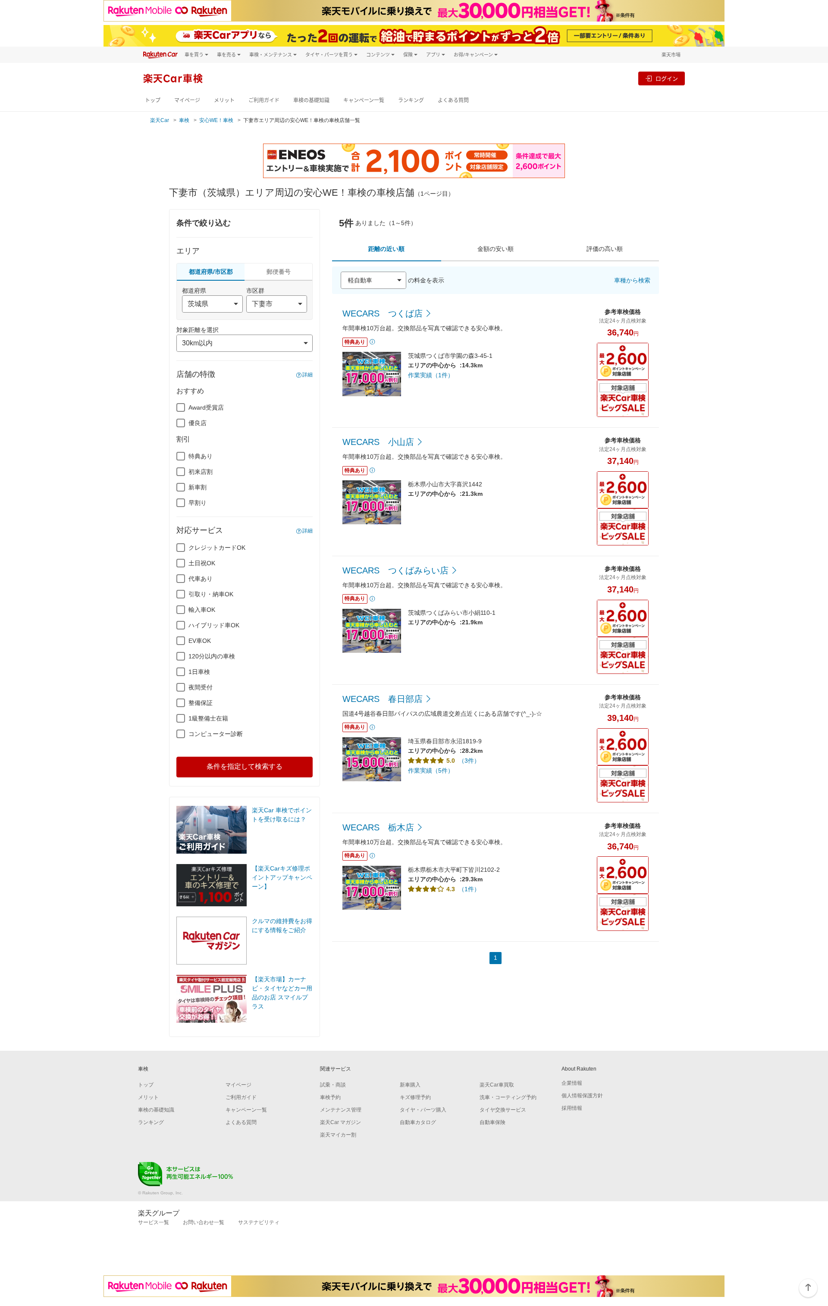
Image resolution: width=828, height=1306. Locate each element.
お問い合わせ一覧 (203, 1222)
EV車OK (199, 640)
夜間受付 (200, 687)
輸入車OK (201, 609)
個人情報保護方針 (582, 1096)
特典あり (200, 456)
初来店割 (200, 471)
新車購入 (410, 1085)
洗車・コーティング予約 (508, 1097)
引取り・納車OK (210, 594)
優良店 (197, 423)
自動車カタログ (418, 1122)
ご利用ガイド (263, 100)
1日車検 (199, 671)
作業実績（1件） (431, 375)
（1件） (469, 889)
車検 (184, 120)
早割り (197, 502)
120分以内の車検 (211, 656)
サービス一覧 (153, 1222)
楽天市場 (671, 54)
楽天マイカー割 (338, 1135)
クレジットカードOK (216, 547)
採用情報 (571, 1108)
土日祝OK (201, 563)
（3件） (469, 760)
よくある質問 (453, 100)
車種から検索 (632, 280)
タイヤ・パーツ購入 (423, 1110)
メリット (224, 100)
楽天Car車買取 (497, 1085)
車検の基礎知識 (311, 100)
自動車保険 (492, 1122)
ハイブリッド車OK (213, 625)
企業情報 (571, 1083)
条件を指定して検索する (244, 766)
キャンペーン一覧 (363, 100)
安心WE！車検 (216, 120)
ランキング (411, 100)
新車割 (197, 487)
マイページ (187, 100)
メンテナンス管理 (340, 1110)
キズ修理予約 (415, 1097)
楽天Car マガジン (340, 1122)
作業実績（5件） (431, 770)
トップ (152, 100)
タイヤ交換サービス (503, 1110)
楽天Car (159, 120)
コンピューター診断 (215, 733)
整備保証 (200, 702)
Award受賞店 (206, 407)
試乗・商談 (333, 1085)
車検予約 (330, 1097)
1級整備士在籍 (208, 718)
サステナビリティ (258, 1222)
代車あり (200, 578)
